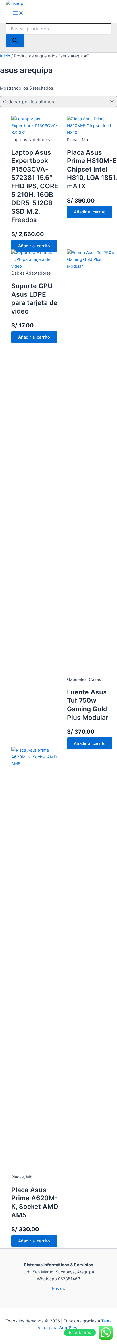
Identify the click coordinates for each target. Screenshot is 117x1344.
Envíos (58, 1288)
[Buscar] (15, 40)
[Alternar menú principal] (18, 13)
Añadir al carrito (34, 245)
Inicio (5, 56)
